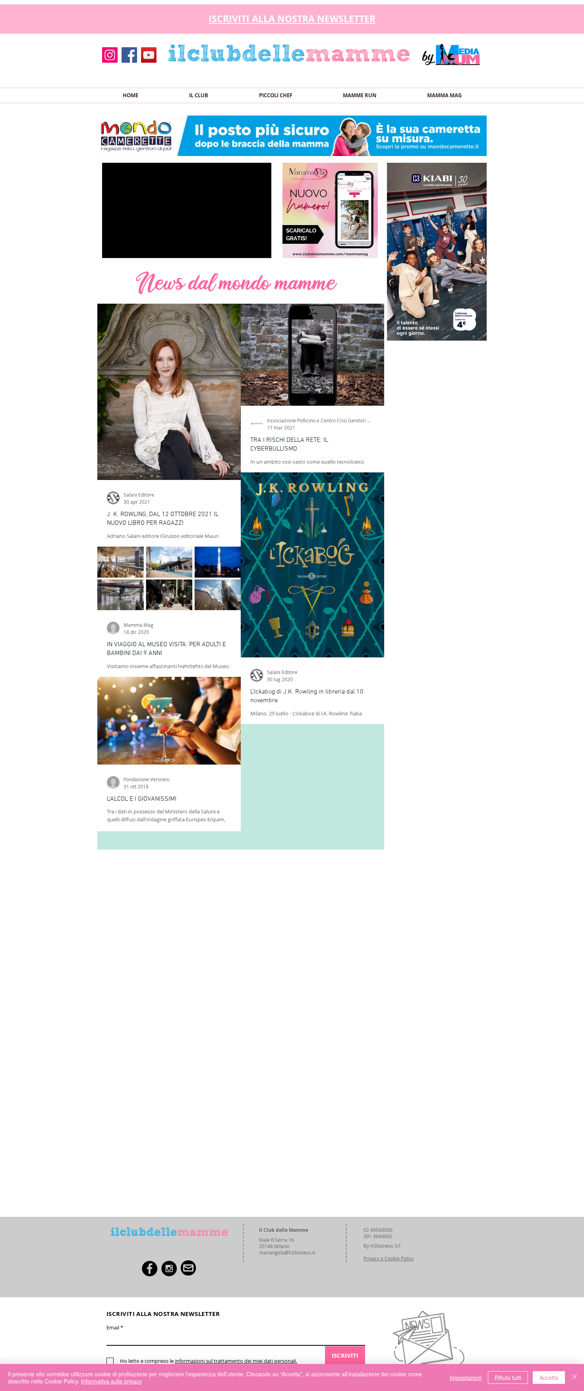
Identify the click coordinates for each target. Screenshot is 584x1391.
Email (112, 1327)
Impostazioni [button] (466, 1377)
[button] (474, 17)
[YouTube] (149, 55)
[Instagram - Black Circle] (169, 1268)
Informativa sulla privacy (111, 1381)
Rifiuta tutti (508, 1377)
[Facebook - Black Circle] (149, 1268)
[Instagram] (110, 55)
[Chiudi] (574, 1377)
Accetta (549, 1377)
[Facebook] (129, 55)
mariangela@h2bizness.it (287, 1252)
